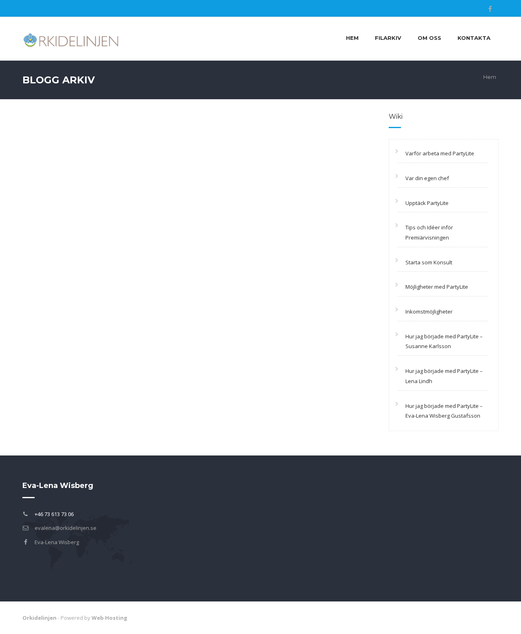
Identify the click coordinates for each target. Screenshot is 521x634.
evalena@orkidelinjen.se (65, 528)
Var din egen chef (427, 178)
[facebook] (490, 8)
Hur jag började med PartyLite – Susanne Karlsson (444, 341)
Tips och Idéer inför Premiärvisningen (429, 232)
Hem (352, 38)
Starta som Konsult (428, 262)
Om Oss (429, 38)
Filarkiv (388, 38)
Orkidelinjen (39, 617)
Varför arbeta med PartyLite (439, 153)
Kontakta (474, 38)
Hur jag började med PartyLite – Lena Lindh (444, 376)
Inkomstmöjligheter (429, 311)
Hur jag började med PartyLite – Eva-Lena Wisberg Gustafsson (444, 411)
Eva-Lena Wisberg (57, 542)
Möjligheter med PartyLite (436, 286)
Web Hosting (109, 617)
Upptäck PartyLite (427, 203)
